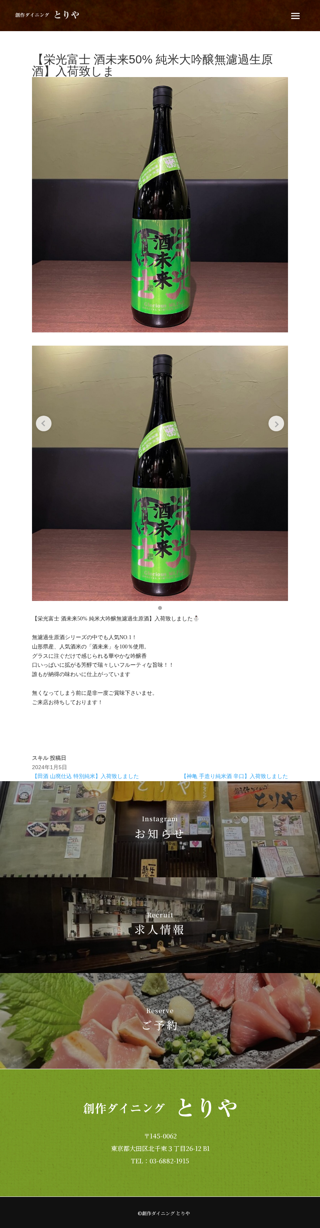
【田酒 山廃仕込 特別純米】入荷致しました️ (85, 776)
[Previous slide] (44, 423)
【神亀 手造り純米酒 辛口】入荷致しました (234, 776)
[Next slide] (276, 423)
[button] (160, 608)
